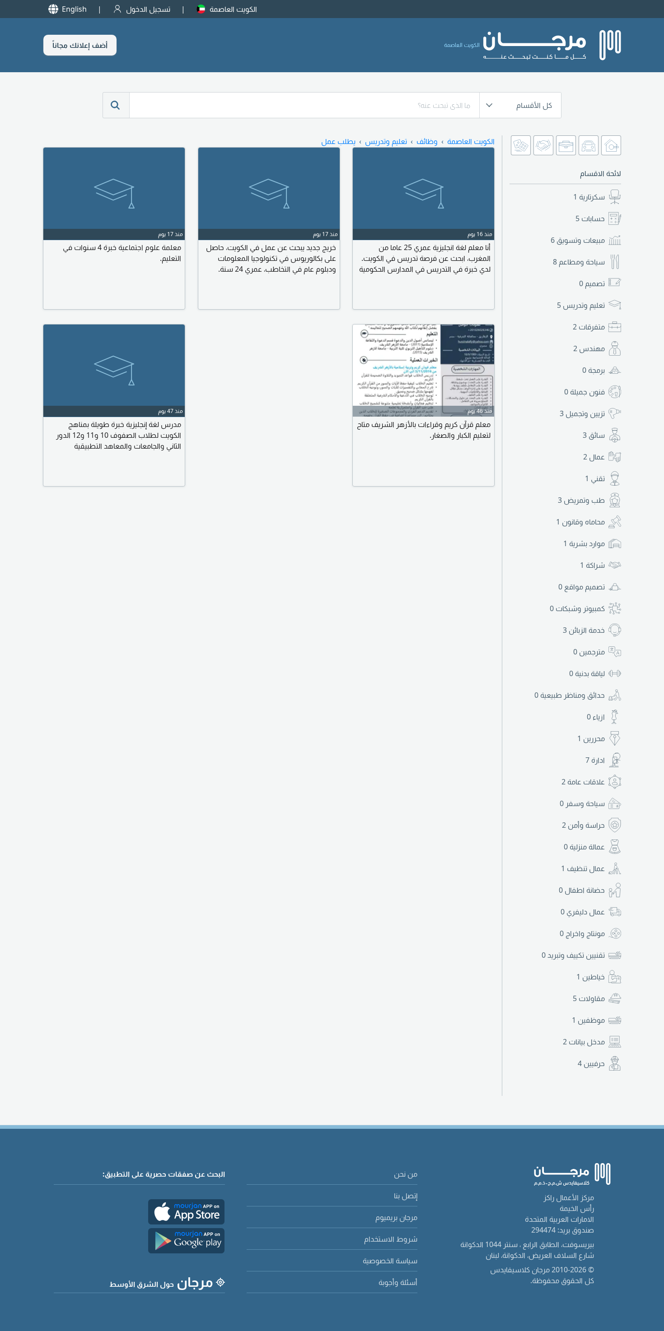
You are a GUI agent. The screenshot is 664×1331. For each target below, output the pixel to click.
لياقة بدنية (587, 673)
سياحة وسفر (582, 803)
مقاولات (589, 998)
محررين (591, 738)
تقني (595, 478)
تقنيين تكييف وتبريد (573, 955)
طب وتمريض (581, 500)
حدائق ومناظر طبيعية (569, 695)
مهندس (589, 348)
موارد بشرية (584, 543)
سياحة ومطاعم (579, 262)
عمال (594, 457)
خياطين (590, 977)
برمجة (593, 370)
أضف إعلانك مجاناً (80, 45)
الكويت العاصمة (233, 9)
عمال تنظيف (583, 868)
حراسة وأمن (583, 825)
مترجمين (589, 652)
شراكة (592, 565)
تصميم (592, 283)
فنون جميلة (584, 392)
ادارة (595, 760)
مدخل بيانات (584, 1042)
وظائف (427, 141)
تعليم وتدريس (581, 305)
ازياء (596, 717)
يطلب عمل (338, 141)
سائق (594, 435)
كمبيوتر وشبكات (577, 608)
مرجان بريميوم (396, 1217)
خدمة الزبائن (584, 630)
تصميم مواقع (581, 587)
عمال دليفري (583, 912)
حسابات (590, 218)
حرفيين (591, 1063)
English (74, 9)
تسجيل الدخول (148, 9)
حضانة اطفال (582, 890)
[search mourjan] (116, 105)
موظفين (588, 1020)
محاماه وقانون (580, 522)
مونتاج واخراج (582, 933)
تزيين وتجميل (582, 413)
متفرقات (589, 327)
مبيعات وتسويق (578, 240)
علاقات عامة (583, 782)
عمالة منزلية (584, 847)
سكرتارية (589, 197)
